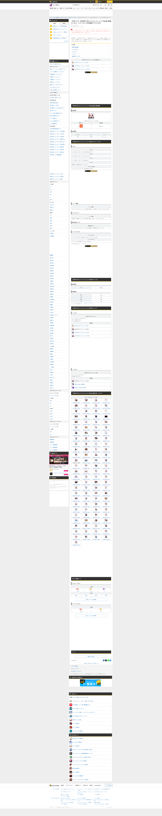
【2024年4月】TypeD (106, 501)
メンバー (82, 8)
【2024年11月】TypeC (96, 528)
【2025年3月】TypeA (76, 545)
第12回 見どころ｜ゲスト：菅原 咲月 (57, 152)
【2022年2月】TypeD (106, 419)
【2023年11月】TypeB (76, 490)
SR (50, 194)
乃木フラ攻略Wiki (75, 666)
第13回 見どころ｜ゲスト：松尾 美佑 (57, 149)
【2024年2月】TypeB (96, 501)
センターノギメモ (88, 8)
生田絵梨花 (52, 236)
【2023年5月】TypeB (76, 473)
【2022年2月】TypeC (76, 424)
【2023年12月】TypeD (96, 490)
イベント (78, 8)
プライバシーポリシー (69, 785)
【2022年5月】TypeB (96, 435)
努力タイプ (52, 204)
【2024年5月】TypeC (106, 506)
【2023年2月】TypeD (76, 468)
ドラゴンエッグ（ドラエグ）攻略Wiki (67, 802)
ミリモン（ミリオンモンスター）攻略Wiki (101, 804)
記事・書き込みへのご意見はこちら (92, 663)
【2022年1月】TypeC (76, 419)
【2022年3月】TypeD (96, 424)
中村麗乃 (51, 307)
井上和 (51, 369)
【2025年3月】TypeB (106, 539)
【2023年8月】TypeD (86, 479)
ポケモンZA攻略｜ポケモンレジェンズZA (68, 789)
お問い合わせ (85, 785)
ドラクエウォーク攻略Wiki (65, 796)
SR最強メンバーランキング (55, 82)
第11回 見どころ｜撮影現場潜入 (56, 154)
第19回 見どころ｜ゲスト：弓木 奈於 (57, 133)
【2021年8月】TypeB (96, 402)
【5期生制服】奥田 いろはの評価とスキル (60, 38)
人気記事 (54, 23)
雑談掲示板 (52, 439)
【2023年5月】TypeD (106, 468)
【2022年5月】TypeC (86, 435)
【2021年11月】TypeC (96, 408)
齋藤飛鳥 (51, 255)
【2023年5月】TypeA (86, 473)
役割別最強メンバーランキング (56, 74)
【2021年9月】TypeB (76, 408)
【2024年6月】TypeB (96, 512)
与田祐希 (51, 317)
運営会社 (91, 785)
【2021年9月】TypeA (86, 408)
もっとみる (66, 41)
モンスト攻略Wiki (97, 794)
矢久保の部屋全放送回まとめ (55, 128)
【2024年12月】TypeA (96, 534)
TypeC (96, 595)
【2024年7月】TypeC (86, 517)
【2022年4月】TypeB (96, 430)
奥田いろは (52, 377)
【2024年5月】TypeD (96, 506)
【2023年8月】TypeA (106, 479)
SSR (78, 136)
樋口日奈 (51, 260)
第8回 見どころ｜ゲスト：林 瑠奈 (56, 179)
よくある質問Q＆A (53, 123)
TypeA (76, 595)
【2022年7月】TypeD (96, 441)
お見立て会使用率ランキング (55, 89)
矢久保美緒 (52, 346)
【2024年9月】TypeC (76, 523)
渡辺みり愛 (52, 286)
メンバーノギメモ (95, 8)
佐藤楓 (51, 304)
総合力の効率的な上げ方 (54, 115)
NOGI (51, 199)
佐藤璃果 (51, 351)
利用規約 (62, 785)
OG (50, 215)
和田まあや (52, 268)
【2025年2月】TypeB (86, 539)
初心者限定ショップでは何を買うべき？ (57, 108)
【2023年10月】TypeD (76, 484)
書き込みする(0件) (91, 656)
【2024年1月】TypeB (96, 495)
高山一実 (51, 257)
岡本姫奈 (51, 372)
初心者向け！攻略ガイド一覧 (55, 97)
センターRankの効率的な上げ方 (56, 113)
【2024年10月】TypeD (96, 523)
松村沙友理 (52, 265)
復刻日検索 (102, 8)
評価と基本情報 (75, 47)
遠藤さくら (52, 320)
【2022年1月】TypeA (96, 419)
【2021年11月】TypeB (106, 408)
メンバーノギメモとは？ (57, 35)
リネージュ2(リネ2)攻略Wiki (82, 804)
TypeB (91, 136)
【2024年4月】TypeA (86, 506)
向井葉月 (51, 309)
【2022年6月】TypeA (86, 441)
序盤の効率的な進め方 (54, 102)
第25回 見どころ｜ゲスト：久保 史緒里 (57, 131)
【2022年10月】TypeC (106, 451)
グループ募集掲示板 (53, 447)
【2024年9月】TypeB (86, 523)
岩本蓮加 (51, 291)
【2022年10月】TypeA (86, 457)
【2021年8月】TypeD (76, 402)
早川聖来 (51, 343)
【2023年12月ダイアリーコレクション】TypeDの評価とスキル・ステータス (61, 29)
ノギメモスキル (75, 49)
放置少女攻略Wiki (97, 802)
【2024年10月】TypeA (76, 528)
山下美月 (51, 312)
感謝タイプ (52, 210)
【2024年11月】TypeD (86, 528)
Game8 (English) (98, 785)
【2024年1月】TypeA (106, 495)
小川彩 (51, 374)
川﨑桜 (51, 380)
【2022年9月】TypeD (76, 451)
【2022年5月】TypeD (76, 435)
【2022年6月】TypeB (76, 441)
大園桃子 (51, 296)
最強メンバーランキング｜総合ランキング (58, 69)
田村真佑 (51, 338)
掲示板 (111, 8)
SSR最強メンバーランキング (55, 79)
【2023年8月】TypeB (96, 479)
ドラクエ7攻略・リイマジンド (66, 791)
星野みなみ (52, 263)
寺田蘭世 (51, 281)
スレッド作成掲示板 (53, 449)
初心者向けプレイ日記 (54, 105)
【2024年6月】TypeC (86, 512)
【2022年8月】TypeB (96, 446)
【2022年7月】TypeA (76, 446)
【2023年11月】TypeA (86, 490)
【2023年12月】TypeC (106, 490)
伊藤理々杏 (52, 289)
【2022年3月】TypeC (106, 424)
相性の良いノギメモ (76, 56)
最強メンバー (56, 8)
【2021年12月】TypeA (106, 413)
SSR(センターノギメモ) (77, 671)
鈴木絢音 (51, 278)
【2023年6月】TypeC (106, 473)
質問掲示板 (52, 442)
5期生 (51, 228)
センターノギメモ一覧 (54, 395)
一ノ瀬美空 (52, 367)
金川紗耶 (51, 328)
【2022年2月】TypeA (86, 424)
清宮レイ (51, 335)
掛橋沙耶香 (52, 325)
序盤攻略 (51, 8)
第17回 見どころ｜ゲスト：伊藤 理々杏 (57, 139)
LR (50, 186)
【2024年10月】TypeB (106, 523)
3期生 (51, 223)
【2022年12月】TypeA (106, 462)
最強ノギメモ (62, 8)
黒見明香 (51, 348)
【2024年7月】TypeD (76, 517)
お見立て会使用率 (69, 8)
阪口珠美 (51, 302)
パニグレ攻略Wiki (64, 804)
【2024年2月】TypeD (76, 501)
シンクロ (74, 54)
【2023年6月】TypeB (76, 479)
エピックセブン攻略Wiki (81, 798)
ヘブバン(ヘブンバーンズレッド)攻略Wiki (84, 802)
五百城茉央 (52, 361)
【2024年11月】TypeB (106, 528)
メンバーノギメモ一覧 (54, 426)
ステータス (74, 51)
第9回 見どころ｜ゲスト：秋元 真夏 (56, 176)
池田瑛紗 (51, 364)
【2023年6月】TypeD (96, 473)
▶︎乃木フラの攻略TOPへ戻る (55, 64)
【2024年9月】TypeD (106, 517)
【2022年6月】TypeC (106, 435)
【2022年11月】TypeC (106, 457)
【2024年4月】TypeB (76, 506)
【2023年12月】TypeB (76, 495)
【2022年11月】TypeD (96, 457)
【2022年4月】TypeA (106, 430)
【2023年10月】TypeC (86, 484)
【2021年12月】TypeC (96, 413)
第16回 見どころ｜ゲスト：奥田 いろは (57, 141)
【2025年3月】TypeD (96, 539)
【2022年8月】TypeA (106, 446)
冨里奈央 (51, 385)
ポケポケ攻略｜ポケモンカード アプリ (100, 791)
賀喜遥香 (51, 322)
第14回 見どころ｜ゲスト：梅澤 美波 (57, 147)
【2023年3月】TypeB (96, 468)
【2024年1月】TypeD (86, 495)
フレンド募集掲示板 (53, 444)
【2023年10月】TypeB (96, 484)
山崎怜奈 (51, 283)
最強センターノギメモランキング (56, 84)
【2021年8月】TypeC (86, 402)
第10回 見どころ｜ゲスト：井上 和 (56, 173)
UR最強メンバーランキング (55, 76)
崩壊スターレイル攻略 (64, 794)
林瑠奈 (51, 354)
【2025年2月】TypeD (106, 534)
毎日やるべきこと (53, 110)
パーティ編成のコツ (53, 118)
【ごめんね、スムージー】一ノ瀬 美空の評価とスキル (61, 32)
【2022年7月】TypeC (106, 441)
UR (50, 189)
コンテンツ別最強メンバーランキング (57, 71)
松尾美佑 (51, 356)
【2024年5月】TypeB (76, 512)
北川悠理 (51, 330)
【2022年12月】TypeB (96, 462)
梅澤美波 (51, 294)
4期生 (51, 225)
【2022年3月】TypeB (76, 430)
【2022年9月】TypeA (96, 451)
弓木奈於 (51, 359)
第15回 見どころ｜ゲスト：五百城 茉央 (57, 144)
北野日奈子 (52, 273)
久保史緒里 (52, 299)
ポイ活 (92, 1)
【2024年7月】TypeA (96, 517)
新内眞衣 (51, 276)
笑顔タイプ (52, 207)
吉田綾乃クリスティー (54, 315)
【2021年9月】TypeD (106, 402)
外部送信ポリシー (78, 785)
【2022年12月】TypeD (86, 462)
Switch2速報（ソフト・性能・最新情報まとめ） (102, 789)
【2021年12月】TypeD (86, 413)
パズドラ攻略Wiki (80, 794)
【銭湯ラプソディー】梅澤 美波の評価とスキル (61, 26)
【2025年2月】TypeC (76, 539)
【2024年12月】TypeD (76, 534)
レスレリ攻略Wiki (97, 798)
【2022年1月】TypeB (86, 419)
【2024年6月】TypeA (106, 512)
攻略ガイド (107, 8)
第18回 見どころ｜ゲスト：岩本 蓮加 (57, 136)
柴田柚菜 (51, 333)
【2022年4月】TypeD (86, 430)
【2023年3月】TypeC (86, 468)
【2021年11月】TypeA (76, 413)
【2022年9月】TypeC (86, 451)
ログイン (110, 1)
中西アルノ (52, 387)
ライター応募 (109, 785)
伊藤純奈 (51, 270)
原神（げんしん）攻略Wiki (65, 798)
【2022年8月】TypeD (86, 446)
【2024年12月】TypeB (86, 534)
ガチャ (74, 8)
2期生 (51, 220)
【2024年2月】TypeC (86, 501)
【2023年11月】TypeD (106, 484)
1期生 (51, 217)
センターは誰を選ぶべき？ (55, 121)
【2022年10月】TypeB (76, 457)
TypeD (106, 595)
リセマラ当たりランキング (55, 87)
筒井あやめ (52, 341)
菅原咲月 (51, 382)
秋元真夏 (51, 233)
